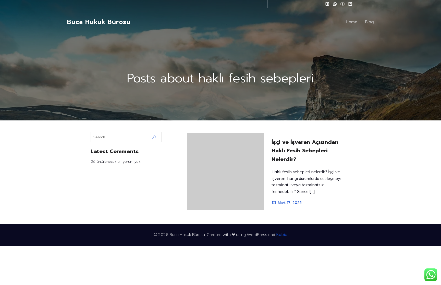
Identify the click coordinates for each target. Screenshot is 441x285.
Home (351, 22)
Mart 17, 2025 (290, 202)
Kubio (281, 234)
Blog (369, 22)
